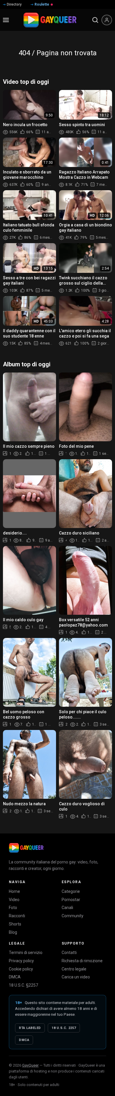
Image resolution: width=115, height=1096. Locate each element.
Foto (13, 907)
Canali (67, 907)
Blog (13, 932)
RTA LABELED (30, 1028)
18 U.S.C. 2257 (64, 1028)
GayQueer (30, 1065)
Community (72, 915)
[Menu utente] (106, 20)
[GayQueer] (26, 848)
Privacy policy (21, 960)
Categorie (71, 891)
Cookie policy (21, 969)
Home (14, 891)
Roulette (41, 4)
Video (14, 899)
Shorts (15, 924)
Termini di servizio (25, 952)
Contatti (69, 952)
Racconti (17, 915)
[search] (95, 20)
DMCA (15, 977)
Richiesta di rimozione (82, 960)
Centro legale (74, 969)
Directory (14, 4)
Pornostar (71, 899)
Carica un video (76, 977)
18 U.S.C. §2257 (23, 985)
